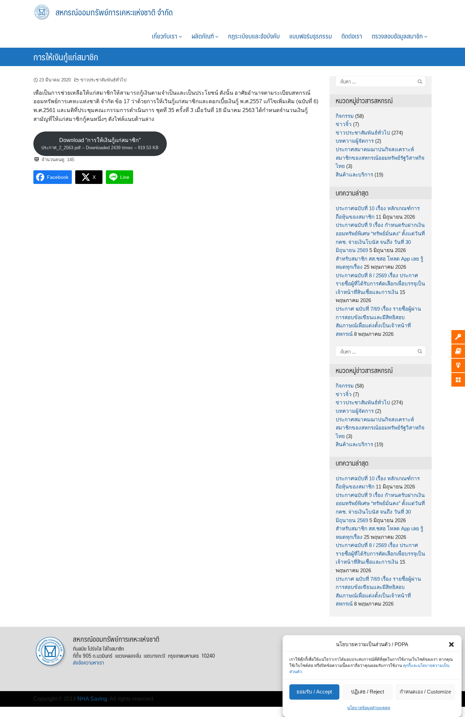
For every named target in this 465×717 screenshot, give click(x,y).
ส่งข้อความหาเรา (88, 662)
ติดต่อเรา (351, 35)
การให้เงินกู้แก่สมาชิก (65, 56)
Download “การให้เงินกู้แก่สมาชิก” (100, 144)
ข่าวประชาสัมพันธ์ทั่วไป (103, 79)
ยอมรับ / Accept (314, 692)
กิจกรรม (345, 116)
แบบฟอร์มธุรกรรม (310, 35)
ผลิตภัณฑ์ (203, 35)
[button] (451, 644)
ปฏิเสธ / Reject (367, 692)
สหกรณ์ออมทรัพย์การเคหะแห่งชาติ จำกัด (114, 12)
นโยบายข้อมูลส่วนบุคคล (368, 707)
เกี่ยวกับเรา (165, 35)
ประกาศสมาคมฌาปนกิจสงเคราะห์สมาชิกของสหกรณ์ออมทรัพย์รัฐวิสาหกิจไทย (380, 157)
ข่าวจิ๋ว (344, 124)
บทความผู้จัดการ (355, 141)
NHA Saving (92, 699)
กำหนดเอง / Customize (425, 692)
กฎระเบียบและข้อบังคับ (254, 35)
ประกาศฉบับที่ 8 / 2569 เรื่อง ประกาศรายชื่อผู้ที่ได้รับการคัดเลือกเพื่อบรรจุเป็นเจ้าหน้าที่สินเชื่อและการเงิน (380, 283)
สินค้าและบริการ (354, 174)
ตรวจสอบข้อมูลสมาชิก (398, 35)
